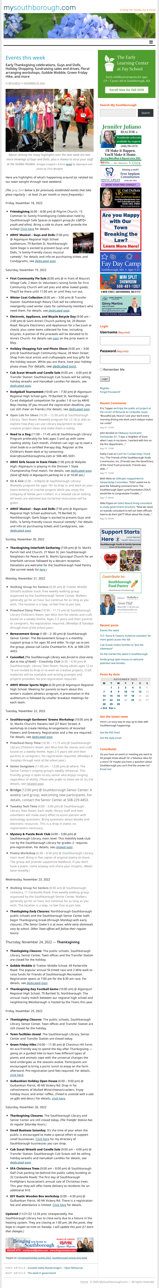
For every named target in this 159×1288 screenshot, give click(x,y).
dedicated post (45, 261)
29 (111, 704)
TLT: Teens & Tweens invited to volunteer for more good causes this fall (125, 637)
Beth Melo (14, 83)
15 (111, 696)
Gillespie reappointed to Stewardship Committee (121, 480)
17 (125, 696)
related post (35, 784)
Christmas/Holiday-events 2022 (34, 1257)
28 (104, 704)
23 (118, 700)
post (56, 338)
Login (105, 379)
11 (132, 691)
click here (16, 1075)
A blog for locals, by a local (137, 10)
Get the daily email (111, 738)
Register (105, 388)
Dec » (112, 708)
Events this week (109, 630)
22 (111, 700)
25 (132, 700)
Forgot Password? (110, 392)
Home (84, 1282)
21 (104, 700)
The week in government (42, 1273)
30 (118, 704)
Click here (27, 229)
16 (118, 696)
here (42, 569)
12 (140, 691)
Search (146, 113)
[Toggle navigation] (151, 42)
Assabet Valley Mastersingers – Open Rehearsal (55, 1268)
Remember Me (113, 369)
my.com (40, 7)
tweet (69, 164)
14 (104, 696)
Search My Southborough (118, 105)
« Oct (103, 708)
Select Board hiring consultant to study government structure (126, 505)
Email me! (105, 769)
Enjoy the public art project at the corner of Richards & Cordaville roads (125, 410)
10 (125, 691)
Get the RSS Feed (110, 732)
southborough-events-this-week (69, 1257)
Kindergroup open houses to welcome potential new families (121, 661)
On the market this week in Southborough (124, 654)
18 (132, 696)
